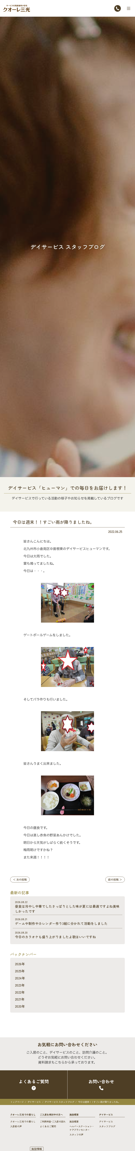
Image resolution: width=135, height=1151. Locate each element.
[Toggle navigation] (128, 8)
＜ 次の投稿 (20, 879)
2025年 (20, 971)
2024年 (20, 978)
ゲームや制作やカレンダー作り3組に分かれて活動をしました (61, 921)
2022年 (20, 992)
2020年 (20, 1006)
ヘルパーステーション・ (81, 1128)
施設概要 (74, 1121)
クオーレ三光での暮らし (23, 1121)
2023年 (20, 985)
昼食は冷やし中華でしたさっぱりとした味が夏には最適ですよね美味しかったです (67, 907)
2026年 (20, 963)
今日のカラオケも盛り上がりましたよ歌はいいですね (55, 934)
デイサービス (34, 1101)
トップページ (17, 1101)
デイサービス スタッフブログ (59, 1101)
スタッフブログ (107, 1126)
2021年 (20, 999)
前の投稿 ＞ (115, 879)
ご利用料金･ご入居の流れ (52, 1121)
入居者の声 (16, 1126)
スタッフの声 (76, 1134)
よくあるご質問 (48, 1126)
